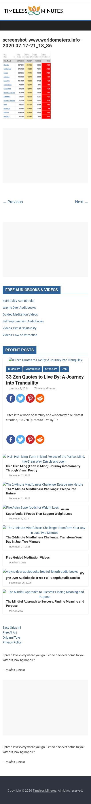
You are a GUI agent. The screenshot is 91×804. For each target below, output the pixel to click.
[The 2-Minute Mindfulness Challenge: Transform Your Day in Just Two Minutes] (44, 528)
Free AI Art (10, 632)
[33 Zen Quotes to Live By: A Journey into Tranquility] (45, 360)
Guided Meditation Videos (20, 314)
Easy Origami (12, 627)
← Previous (13, 201)
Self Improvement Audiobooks (23, 321)
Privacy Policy (12, 642)
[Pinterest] (30, 398)
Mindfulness (32, 369)
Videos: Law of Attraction (20, 335)
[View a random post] (84, 25)
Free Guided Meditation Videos (28, 557)
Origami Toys (12, 637)
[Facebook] (10, 398)
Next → (81, 201)
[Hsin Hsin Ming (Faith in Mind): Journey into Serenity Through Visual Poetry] (44, 456)
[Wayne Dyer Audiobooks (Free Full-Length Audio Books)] (40, 571)
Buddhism (14, 369)
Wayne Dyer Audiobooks (19, 307)
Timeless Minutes (44, 388)
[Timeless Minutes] (7, 25)
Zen (64, 369)
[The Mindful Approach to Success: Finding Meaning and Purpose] (44, 592)
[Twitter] (20, 398)
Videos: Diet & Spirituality (19, 328)
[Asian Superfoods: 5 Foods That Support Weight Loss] (31, 507)
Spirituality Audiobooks (18, 300)
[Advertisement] (45, 155)
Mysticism (51, 369)
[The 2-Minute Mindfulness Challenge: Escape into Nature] (43, 484)
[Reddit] (40, 398)
